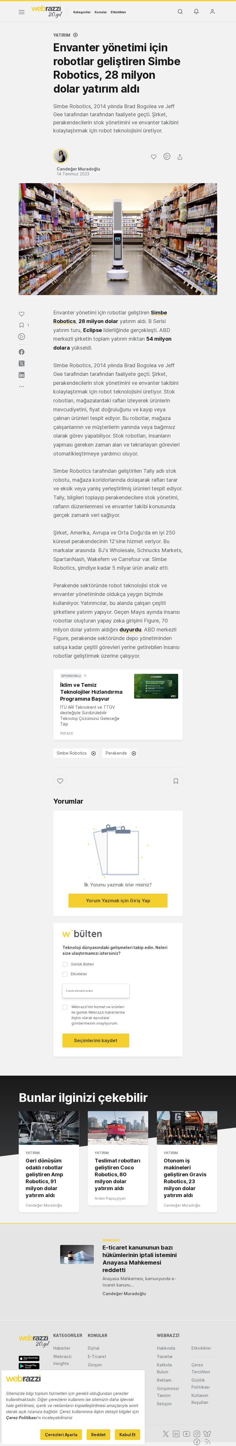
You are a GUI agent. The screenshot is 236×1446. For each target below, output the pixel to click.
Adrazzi (66, 733)
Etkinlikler (118, 12)
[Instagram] (196, 1433)
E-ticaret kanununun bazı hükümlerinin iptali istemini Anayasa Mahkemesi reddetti (139, 1259)
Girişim (95, 1364)
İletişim (164, 1403)
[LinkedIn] (175, 1433)
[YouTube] (185, 1433)
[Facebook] (196, 1441)
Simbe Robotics (72, 753)
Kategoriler (82, 12)
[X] (165, 1433)
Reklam (164, 1380)
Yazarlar (165, 1356)
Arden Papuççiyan (110, 1198)
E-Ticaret (97, 1356)
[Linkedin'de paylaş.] (21, 375)
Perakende (116, 753)
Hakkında (166, 1348)
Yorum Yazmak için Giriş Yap (118, 900)
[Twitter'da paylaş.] (21, 363)
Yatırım (61, 35)
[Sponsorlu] (156, 686)
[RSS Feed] (206, 1441)
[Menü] (21, 13)
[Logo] (46, 11)
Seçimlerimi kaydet (95, 1040)
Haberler (61, 1348)
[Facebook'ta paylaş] (21, 352)
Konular (101, 12)
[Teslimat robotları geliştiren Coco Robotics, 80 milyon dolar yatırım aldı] (118, 1128)
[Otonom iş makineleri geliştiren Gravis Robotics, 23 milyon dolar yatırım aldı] (187, 1128)
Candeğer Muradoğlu (44, 1205)
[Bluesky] (206, 1433)
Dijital (93, 1348)
